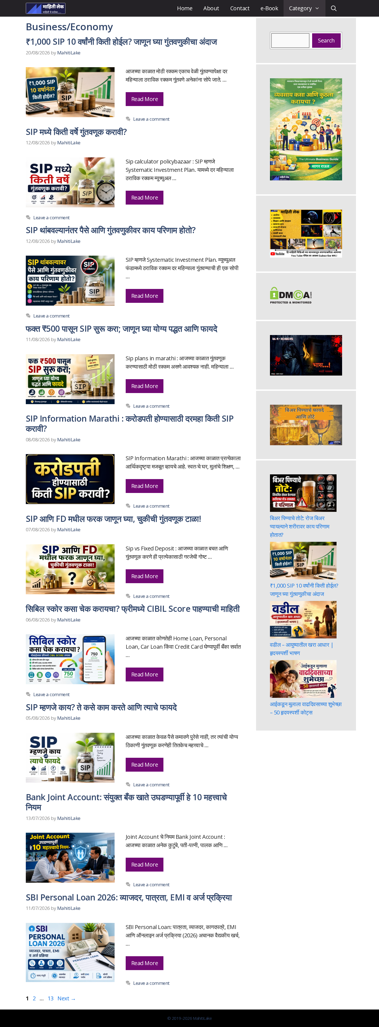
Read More (144, 99)
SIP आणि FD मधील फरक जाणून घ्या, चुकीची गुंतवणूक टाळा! (113, 518)
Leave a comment (151, 119)
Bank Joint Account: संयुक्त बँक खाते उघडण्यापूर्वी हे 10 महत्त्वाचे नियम (126, 802)
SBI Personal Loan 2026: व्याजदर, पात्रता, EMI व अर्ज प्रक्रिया (129, 897)
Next (66, 998)
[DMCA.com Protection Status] (291, 301)
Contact (239, 8)
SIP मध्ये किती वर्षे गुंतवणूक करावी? (76, 131)
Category (300, 8)
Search (326, 40)
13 (51, 998)
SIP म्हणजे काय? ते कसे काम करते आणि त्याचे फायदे (101, 707)
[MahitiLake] (45, 8)
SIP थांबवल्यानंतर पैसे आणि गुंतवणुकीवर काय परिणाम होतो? (111, 230)
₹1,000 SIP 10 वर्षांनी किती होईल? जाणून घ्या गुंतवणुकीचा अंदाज (121, 41)
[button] (333, 8)
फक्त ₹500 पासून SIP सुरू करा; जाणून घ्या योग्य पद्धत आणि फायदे (121, 328)
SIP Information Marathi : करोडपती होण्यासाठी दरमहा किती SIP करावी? (129, 423)
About (211, 8)
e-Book (269, 8)
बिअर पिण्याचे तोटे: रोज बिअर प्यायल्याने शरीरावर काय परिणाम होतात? (299, 526)
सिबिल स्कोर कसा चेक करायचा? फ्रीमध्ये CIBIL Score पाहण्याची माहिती (132, 608)
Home (184, 8)
